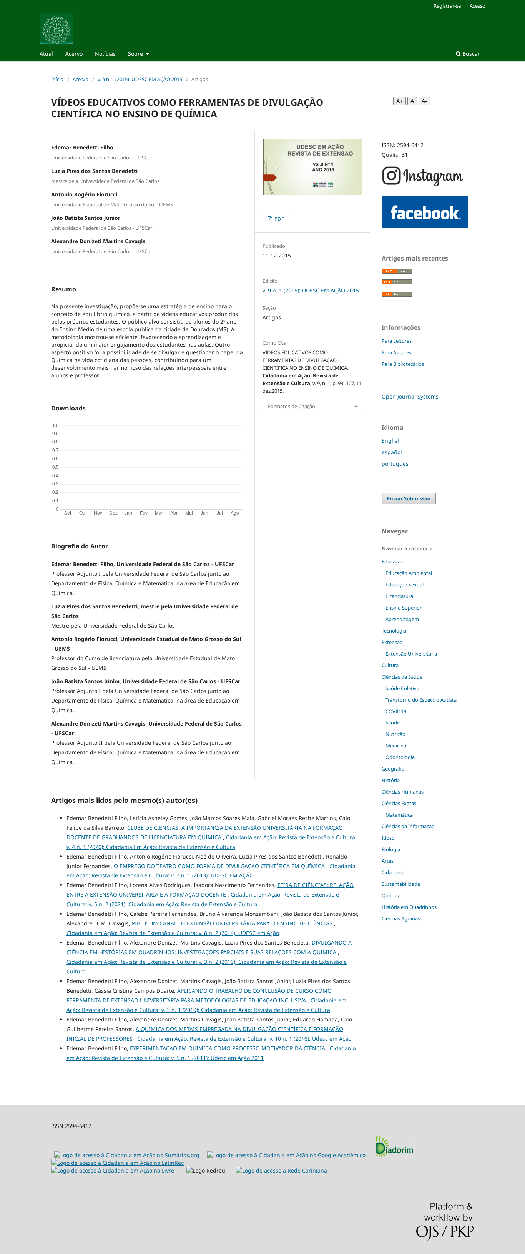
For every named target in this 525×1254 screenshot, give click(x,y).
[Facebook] (425, 226)
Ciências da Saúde (402, 676)
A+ (399, 101)
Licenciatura (399, 596)
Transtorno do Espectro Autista (421, 699)
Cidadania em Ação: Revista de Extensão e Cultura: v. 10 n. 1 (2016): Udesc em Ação (244, 1038)
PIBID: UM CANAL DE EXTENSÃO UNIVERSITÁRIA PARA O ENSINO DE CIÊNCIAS (233, 923)
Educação (393, 561)
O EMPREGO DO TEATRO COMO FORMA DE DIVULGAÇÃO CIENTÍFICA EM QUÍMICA (220, 866)
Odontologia (400, 757)
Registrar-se (447, 5)
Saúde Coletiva (402, 688)
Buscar (470, 53)
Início (57, 79)
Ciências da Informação (408, 826)
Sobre (136, 53)
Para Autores (396, 352)
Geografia (393, 768)
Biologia (391, 849)
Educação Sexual (404, 584)
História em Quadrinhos (409, 907)
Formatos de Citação (291, 406)
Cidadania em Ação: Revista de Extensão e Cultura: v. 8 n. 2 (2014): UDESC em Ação (172, 933)
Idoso (388, 837)
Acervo (74, 53)
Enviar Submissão (408, 498)
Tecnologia (394, 630)
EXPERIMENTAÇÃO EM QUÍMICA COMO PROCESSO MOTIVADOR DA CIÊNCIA (228, 1048)
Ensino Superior (403, 607)
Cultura (390, 665)
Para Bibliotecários (403, 363)
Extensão (392, 642)
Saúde (392, 722)
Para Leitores (397, 340)
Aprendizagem (402, 619)
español (392, 452)
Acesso (477, 5)
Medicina (395, 745)
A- (424, 101)
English (391, 440)
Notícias (105, 53)
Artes (388, 860)
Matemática (399, 814)
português (395, 463)
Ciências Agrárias (401, 918)
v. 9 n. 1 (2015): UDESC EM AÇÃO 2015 (140, 79)
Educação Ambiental (408, 573)
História (391, 780)
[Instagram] (423, 185)
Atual (46, 53)
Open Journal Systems (410, 396)
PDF (278, 218)
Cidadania (393, 872)
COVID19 (395, 711)
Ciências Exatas (399, 803)
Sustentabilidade (401, 883)
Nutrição (395, 734)
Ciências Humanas (403, 791)
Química (391, 895)
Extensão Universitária (411, 653)
